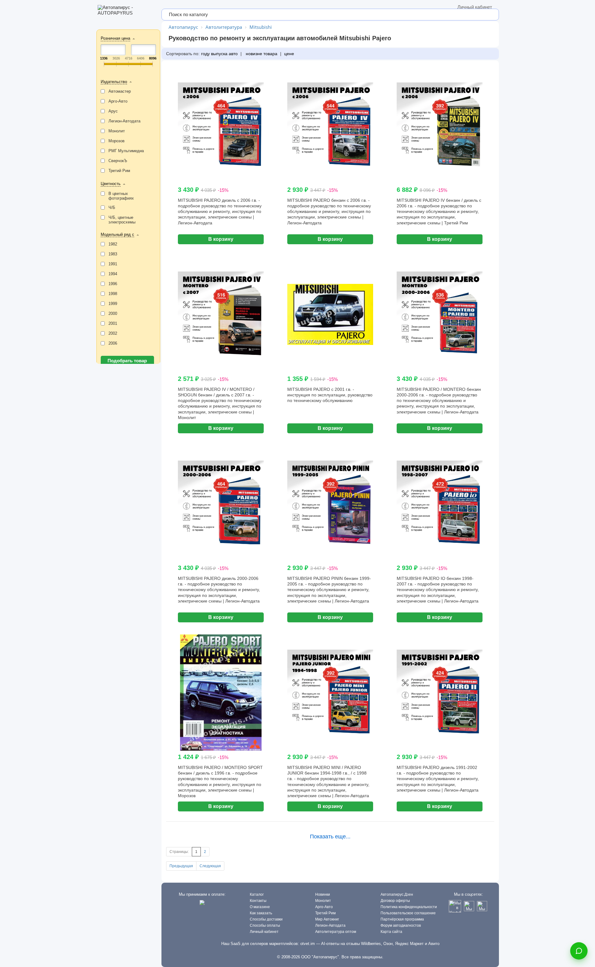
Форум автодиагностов (401, 925)
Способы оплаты (265, 925)
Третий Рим (325, 913)
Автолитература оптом (335, 931)
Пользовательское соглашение (408, 913)
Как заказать (261, 913)
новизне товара (261, 53)
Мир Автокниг (327, 919)
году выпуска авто (219, 53)
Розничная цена (115, 38)
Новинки (322, 894)
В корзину (220, 239)
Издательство (114, 81)
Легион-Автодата (330, 925)
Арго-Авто (324, 907)
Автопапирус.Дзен (397, 894)
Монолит (323, 901)
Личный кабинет (474, 7)
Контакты (258, 901)
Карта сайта (391, 931)
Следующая (210, 866)
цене (289, 53)
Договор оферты (395, 901)
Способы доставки (266, 919)
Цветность (111, 183)
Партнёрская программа (402, 919)
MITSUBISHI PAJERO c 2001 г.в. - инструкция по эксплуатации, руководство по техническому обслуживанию (329, 395)
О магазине (260, 907)
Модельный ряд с (117, 234)
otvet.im (307, 943)
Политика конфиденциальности (409, 907)
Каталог (257, 894)
